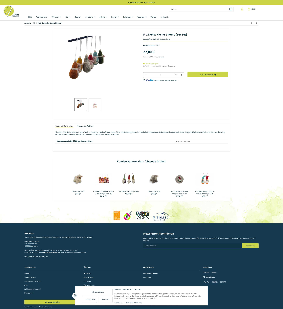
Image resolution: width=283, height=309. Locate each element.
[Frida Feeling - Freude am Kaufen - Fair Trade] (11, 11)
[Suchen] (231, 9)
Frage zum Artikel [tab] (85, 126)
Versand (161, 57)
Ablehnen (105, 299)
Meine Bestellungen (150, 273)
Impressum (118, 302)
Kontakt (27, 273)
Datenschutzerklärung (134, 302)
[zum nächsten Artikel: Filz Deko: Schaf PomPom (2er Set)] (252, 23)
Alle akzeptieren (98, 292)
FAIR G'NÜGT (88, 277)
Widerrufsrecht (30, 277)
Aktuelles (87, 273)
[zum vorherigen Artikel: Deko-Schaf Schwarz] (256, 23)
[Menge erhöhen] (181, 74)
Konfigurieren (91, 299)
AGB (26, 285)
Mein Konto (147, 277)
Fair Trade (87, 281)
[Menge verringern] (145, 74)
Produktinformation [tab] (64, 126)
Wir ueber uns (89, 285)
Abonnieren (250, 246)
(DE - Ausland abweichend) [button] (167, 66)
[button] (242, 9)
